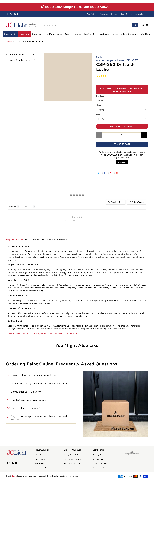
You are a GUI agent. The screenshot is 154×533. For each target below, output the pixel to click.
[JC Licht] (21, 25)
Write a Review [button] (138, 202)
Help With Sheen (32, 239)
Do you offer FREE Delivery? (25, 408)
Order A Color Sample (122, 126)
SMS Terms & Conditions (103, 468)
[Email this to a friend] (116, 173)
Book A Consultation (138, 14)
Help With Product (14, 239)
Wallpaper (105, 34)
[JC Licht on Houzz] (18, 14)
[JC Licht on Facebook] (8, 14)
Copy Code (122, 162)
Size (98, 114)
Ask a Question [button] (116, 202)
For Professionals (53, 34)
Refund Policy (99, 459)
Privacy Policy (99, 455)
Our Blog (145, 34)
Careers (114, 14)
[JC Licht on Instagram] (15, 14)
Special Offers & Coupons (125, 34)
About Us (124, 14)
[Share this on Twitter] (98, 173)
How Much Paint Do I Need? (54, 239)
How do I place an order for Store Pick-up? (33, 375)
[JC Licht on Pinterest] (11, 14)
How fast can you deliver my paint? (29, 399)
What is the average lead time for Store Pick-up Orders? (41, 383)
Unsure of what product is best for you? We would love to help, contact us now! (43, 333)
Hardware (24, 34)
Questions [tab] (28, 206)
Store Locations (42, 455)
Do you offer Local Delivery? (26, 391)
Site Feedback (41, 463)
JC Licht (14, 476)
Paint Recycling (41, 468)
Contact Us (103, 14)
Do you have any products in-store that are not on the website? (40, 418)
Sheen (99, 105)
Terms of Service (100, 463)
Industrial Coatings (72, 463)
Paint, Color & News (72, 455)
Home (9, 41)
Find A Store (92, 14)
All (16, 41)
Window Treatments (72, 459)
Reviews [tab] (12, 206)
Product (100, 96)
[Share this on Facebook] (104, 173)
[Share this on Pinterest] (110, 173)
